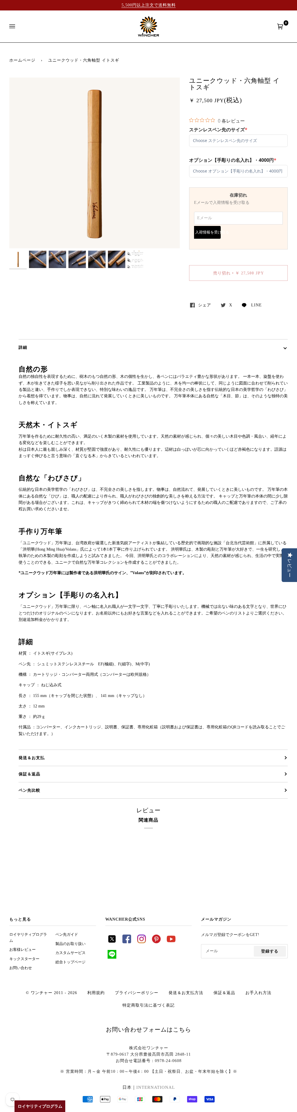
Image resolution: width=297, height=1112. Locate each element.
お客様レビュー (22, 950)
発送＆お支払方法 (186, 992)
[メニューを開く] (18, 26)
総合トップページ (70, 962)
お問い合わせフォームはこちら (148, 1029)
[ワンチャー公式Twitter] (112, 941)
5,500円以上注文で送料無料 (149, 5)
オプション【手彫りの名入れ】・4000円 (232, 160)
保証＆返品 (29, 774)
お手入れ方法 (258, 992)
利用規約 (96, 992)
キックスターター (24, 959)
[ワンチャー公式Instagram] (141, 941)
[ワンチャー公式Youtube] (171, 941)
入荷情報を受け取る (208, 232)
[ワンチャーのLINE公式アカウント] (112, 957)
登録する (269, 951)
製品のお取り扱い (70, 944)
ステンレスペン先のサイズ (218, 129)
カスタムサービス (70, 953)
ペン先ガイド (66, 935)
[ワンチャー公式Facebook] (126, 941)
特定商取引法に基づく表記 (148, 1005)
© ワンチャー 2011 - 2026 (51, 992)
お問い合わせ (20, 968)
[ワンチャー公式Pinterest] (156, 941)
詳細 (23, 347)
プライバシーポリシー (136, 992)
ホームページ (22, 60)
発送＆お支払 (32, 757)
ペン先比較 (29, 790)
